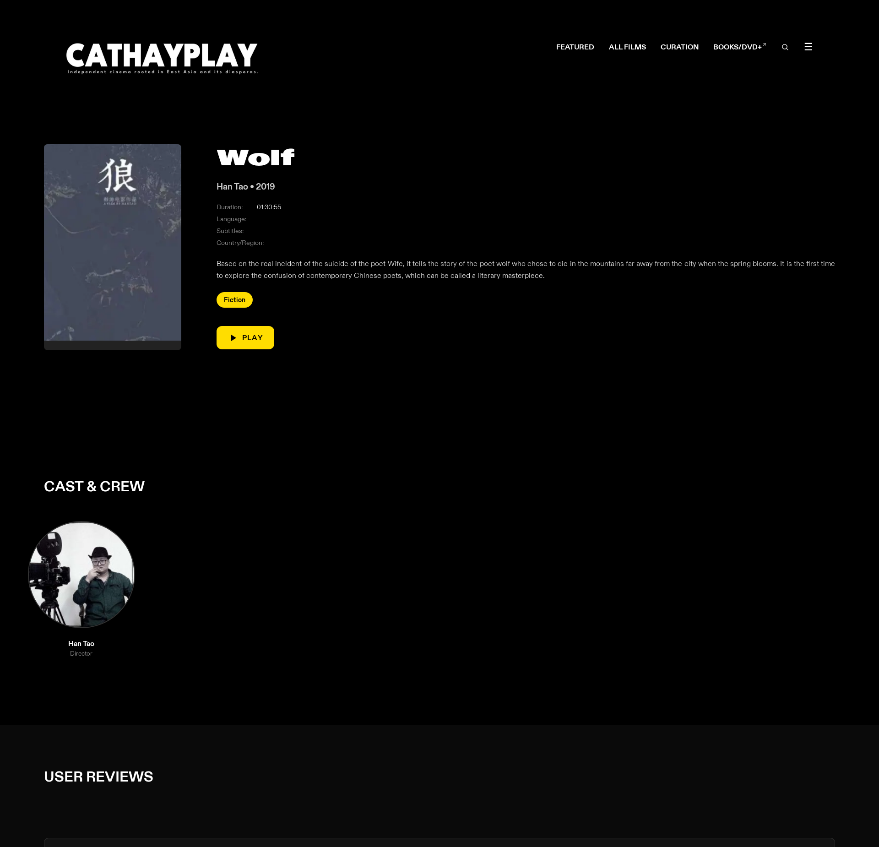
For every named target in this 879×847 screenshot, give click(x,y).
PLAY (252, 337)
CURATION (680, 47)
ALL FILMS (627, 47)
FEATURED (575, 47)
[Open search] (785, 47)
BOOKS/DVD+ (739, 47)
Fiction (234, 300)
